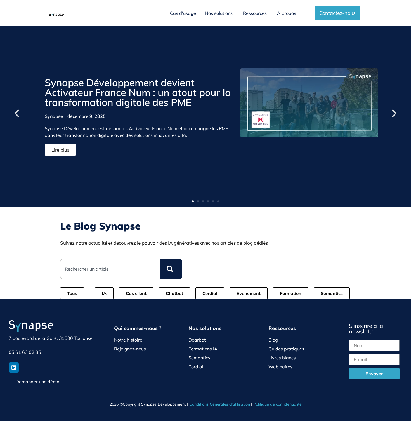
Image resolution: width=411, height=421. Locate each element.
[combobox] (110, 269)
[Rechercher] (171, 269)
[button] (17, 113)
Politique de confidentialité (277, 404)
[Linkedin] (14, 367)
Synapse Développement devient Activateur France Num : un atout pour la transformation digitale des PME (138, 92)
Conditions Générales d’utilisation (219, 404)
